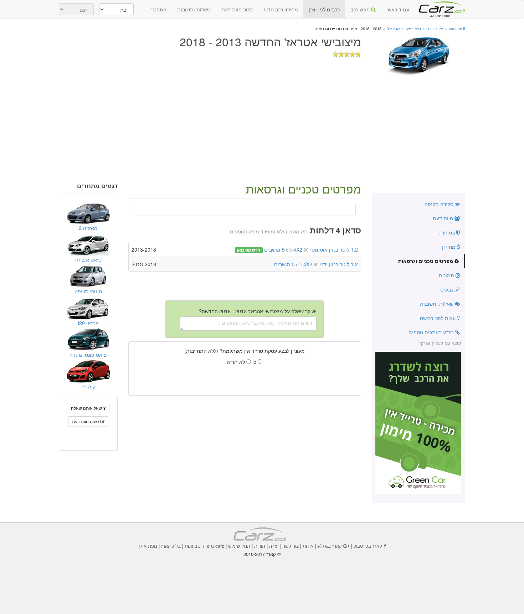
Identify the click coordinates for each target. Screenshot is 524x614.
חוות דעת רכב (440, 6)
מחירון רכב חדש (281, 9)
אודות (308, 545)
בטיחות (447, 232)
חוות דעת (443, 218)
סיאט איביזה (88, 259)
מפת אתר (147, 545)
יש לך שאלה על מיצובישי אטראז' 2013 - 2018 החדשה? (258, 311)
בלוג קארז (171, 545)
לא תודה (236, 361)
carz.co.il (457, 28)
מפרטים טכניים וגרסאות (426, 260)
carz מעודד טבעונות (204, 545)
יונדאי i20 (88, 322)
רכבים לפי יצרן (324, 9)
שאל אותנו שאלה (87, 408)
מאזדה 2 (88, 227)
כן (255, 361)
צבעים (447, 289)
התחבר (158, 9)
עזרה (274, 545)
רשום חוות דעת (86, 421)
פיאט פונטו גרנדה (88, 354)
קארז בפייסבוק (368, 545)
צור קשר (291, 545)
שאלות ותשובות (194, 9)
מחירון (449, 246)
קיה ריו (88, 386)
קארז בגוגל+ (329, 545)
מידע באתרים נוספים (432, 332)
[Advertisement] (262, 129)
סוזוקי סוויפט (88, 291)
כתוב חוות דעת (237, 9)
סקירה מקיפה (440, 203)
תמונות (447, 275)
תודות (259, 545)
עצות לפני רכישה (438, 317)
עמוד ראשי (397, 9)
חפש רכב (360, 9)
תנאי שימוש (239, 545)
